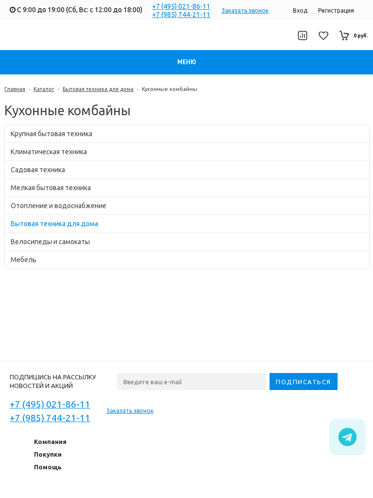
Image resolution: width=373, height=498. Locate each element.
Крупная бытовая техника (51, 134)
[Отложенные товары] (323, 35)
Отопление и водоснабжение (58, 206)
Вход (300, 10)
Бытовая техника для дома (98, 89)
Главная (14, 89)
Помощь (48, 466)
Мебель (23, 260)
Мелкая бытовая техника (51, 188)
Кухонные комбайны (169, 89)
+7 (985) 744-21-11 (181, 14)
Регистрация (336, 10)
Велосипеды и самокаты (50, 242)
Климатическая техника (49, 152)
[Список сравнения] (302, 35)
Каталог (44, 89)
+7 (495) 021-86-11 (181, 6)
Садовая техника (38, 170)
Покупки (48, 454)
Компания (50, 441)
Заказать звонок (245, 10)
